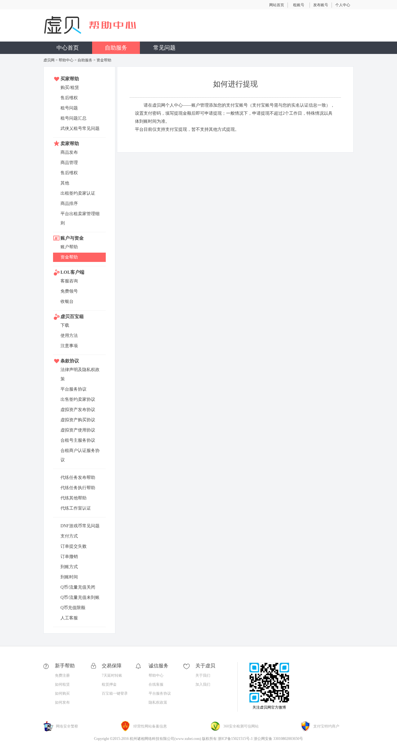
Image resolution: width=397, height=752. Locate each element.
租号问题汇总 (73, 118)
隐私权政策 (158, 702)
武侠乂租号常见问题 (80, 128)
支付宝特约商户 (326, 726)
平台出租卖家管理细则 (80, 218)
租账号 (298, 5)
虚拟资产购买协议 (77, 420)
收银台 (67, 301)
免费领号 (69, 291)
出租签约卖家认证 (77, 193)
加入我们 (202, 684)
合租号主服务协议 (77, 440)
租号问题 (69, 108)
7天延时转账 (112, 675)
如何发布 (62, 702)
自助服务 (116, 48)
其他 (64, 183)
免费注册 (62, 675)
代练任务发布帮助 (77, 477)
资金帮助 (69, 257)
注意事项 (69, 345)
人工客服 (69, 618)
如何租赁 (62, 684)
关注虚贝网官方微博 (269, 707)
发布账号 (320, 5)
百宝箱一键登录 (115, 693)
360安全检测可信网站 (241, 726)
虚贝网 (49, 60)
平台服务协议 (73, 389)
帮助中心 (66, 60)
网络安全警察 (67, 726)
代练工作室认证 (75, 508)
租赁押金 (109, 684)
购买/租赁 (69, 87)
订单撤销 (69, 556)
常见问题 (164, 48)
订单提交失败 (73, 546)
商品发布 (69, 152)
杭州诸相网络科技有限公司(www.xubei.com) (165, 739)
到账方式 (69, 566)
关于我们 (202, 675)
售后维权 (69, 97)
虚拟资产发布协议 (77, 409)
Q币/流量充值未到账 (80, 597)
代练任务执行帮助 (77, 487)
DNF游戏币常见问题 (80, 526)
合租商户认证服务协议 (80, 455)
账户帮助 (69, 247)
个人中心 (342, 5)
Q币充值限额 (72, 607)
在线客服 (156, 684)
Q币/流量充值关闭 (77, 587)
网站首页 (276, 5)
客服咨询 (69, 281)
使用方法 (69, 335)
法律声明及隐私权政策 (80, 374)
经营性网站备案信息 (150, 726)
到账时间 (69, 577)
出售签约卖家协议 (77, 399)
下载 (64, 325)
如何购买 (62, 693)
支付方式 (69, 536)
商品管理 (69, 162)
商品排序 (69, 203)
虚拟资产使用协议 (77, 430)
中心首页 (67, 48)
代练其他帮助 (73, 498)
